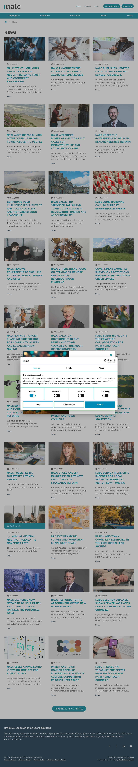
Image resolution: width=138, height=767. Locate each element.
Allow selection (69, 404)
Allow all (100, 404)
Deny (38, 404)
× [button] (111, 355)
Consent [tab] (36, 368)
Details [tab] (69, 368)
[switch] (57, 395)
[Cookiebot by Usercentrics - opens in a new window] (105, 360)
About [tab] (101, 368)
